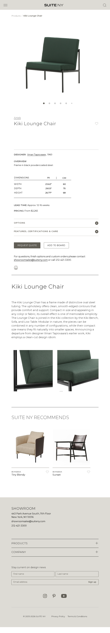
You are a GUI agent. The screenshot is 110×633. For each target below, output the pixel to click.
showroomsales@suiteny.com (31, 260)
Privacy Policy (58, 616)
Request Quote (27, 245)
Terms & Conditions (77, 616)
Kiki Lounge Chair (32, 15)
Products (16, 15)
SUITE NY (41, 616)
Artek (17, 117)
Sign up (92, 582)
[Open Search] (105, 5)
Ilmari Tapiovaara (36, 154)
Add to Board (56, 245)
